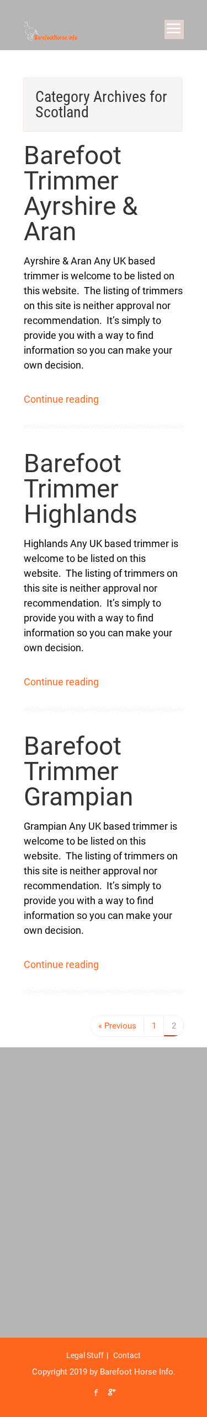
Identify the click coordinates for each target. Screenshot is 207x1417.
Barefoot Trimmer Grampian (78, 771)
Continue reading (61, 399)
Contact (127, 1355)
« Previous (117, 1026)
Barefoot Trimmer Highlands (80, 488)
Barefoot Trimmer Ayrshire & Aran (81, 193)
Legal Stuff (85, 1355)
